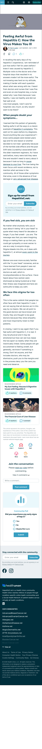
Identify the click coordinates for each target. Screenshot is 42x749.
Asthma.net (7, 626)
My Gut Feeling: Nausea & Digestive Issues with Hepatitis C (21, 387)
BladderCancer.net (10, 639)
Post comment (21, 487)
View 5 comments (20, 475)
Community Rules (22, 658)
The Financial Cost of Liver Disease (20, 416)
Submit (21, 535)
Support (20, 446)
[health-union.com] (11, 586)
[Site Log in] (29, 2)
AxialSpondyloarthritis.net (13, 636)
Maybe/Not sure (23, 529)
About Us (5, 652)
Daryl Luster (14, 48)
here (21, 439)
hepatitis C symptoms (23, 129)
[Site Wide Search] (13, 2)
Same (25, 455)
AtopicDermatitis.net (11, 630)
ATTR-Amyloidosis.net (12, 633)
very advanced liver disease (25, 179)
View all (7, 647)
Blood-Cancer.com (10, 643)
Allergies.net (7, 620)
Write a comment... (12, 481)
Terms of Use (19, 564)
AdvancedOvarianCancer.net (15, 616)
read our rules (21, 468)
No (17, 525)
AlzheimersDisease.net (12, 623)
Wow (15, 455)
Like (11, 446)
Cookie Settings (8, 658)
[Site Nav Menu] (8, 2)
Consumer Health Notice (11, 655)
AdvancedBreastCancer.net (14, 613)
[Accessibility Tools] (24, 2)
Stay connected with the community (20, 552)
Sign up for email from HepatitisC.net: (21, 197)
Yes (17, 521)
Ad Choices (34, 658)
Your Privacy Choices (30, 655)
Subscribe (36, 2)
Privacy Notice (20, 210)
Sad (29, 446)
